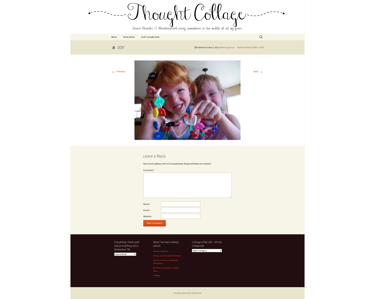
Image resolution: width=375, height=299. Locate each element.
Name (147, 204)
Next (259, 71)
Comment (149, 170)
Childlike (156, 275)
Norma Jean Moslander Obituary (167, 255)
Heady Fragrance (160, 251)
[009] (187, 99)
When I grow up (227, 47)
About (114, 37)
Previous (118, 71)
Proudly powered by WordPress (187, 293)
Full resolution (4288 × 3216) (252, 47)
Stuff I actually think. (150, 37)
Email (147, 210)
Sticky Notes (129, 37)
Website (147, 216)
